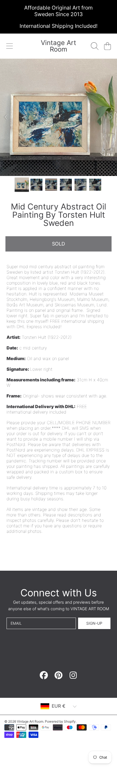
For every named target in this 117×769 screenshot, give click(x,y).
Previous (5, 117)
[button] (10, 46)
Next (111, 117)
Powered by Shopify (60, 721)
